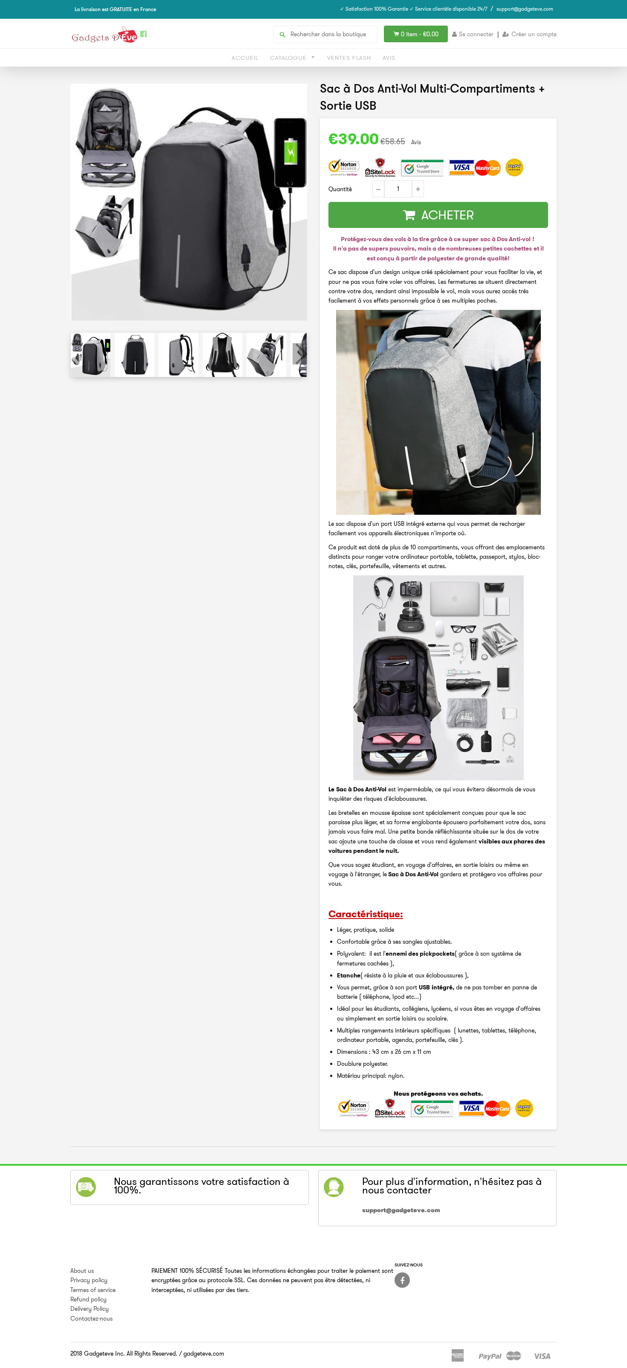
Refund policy (88, 1299)
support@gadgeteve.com (524, 9)
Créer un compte (534, 34)
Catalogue (289, 57)
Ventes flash (349, 57)
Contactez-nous (91, 1318)
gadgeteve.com (203, 1353)
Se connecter (476, 34)
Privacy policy (88, 1280)
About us (82, 1271)
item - (419, 34)
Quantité (340, 189)
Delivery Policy (89, 1309)
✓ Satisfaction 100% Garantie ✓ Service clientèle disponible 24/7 (414, 9)
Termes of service (93, 1290)
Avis (389, 57)
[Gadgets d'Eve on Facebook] (402, 1280)
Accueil (245, 57)
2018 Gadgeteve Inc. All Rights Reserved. (123, 1353)
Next (300, 354)
